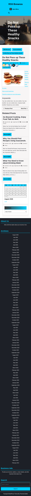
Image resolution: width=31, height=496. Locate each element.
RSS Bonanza (16, 4)
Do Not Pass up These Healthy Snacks (27, 75)
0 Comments (24, 143)
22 (21, 192)
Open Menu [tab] (15, 9)
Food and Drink (17, 49)
